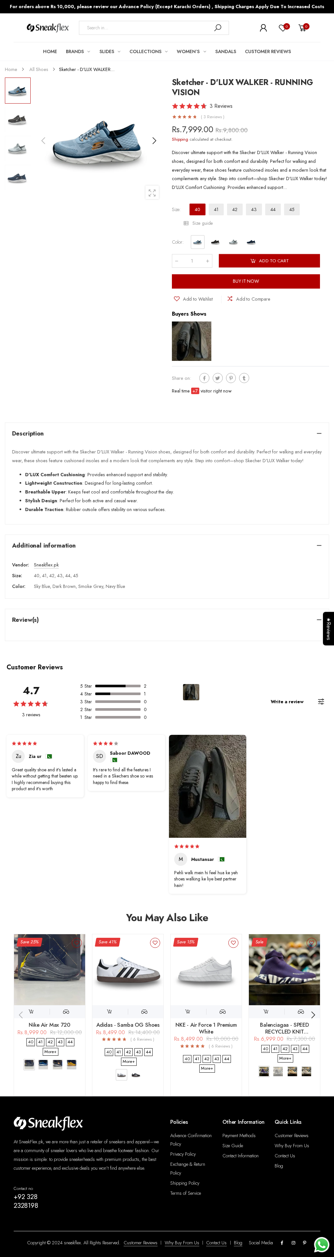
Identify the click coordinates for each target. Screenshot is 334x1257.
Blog (279, 1166)
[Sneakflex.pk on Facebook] (282, 1243)
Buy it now (246, 281)
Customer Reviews (292, 1135)
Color (178, 242)
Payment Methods (239, 1135)
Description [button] (28, 433)
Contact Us (285, 1155)
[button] (154, 141)
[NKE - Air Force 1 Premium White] (206, 969)
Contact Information (240, 1155)
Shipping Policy (184, 1183)
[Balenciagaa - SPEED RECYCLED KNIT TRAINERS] (284, 969)
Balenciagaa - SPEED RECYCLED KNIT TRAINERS (284, 1031)
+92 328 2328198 (26, 1201)
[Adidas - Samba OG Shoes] (127, 969)
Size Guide (232, 1145)
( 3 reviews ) (212, 117)
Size (176, 209)
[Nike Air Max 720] (49, 969)
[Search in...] (217, 28)
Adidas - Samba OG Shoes (127, 1025)
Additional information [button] (44, 545)
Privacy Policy (183, 1154)
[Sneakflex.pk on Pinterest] (304, 1243)
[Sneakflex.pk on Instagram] (293, 1243)
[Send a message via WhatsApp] (322, 1245)
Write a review (287, 701)
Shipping (180, 139)
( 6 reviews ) (142, 1039)
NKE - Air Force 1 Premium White (206, 1028)
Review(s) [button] (25, 619)
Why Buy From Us (292, 1145)
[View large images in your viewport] (152, 192)
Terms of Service (185, 1193)
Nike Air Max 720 (49, 1025)
